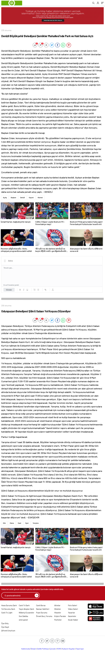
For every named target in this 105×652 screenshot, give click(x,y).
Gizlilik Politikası (43, 649)
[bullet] (38, 289)
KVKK (59, 649)
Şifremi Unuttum (8, 630)
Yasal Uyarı (80, 649)
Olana (12, 523)
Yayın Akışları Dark (26, 609)
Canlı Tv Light (6, 612)
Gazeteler (72, 616)
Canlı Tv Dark (24, 605)
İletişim (33, 649)
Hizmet (40, 197)
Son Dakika (23, 616)
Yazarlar (71, 612)
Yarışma (36, 523)
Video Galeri (73, 609)
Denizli (22, 197)
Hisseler (57, 612)
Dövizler (57, 609)
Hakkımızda (25, 649)
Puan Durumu (41, 612)
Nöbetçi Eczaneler (26, 612)
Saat (19, 523)
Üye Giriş (4, 623)
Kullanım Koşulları (68, 649)
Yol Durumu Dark (8, 609)
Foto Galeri (72, 605)
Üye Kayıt (5, 627)
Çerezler (53, 649)
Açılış (5, 197)
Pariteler (58, 620)
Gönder (9, 290)
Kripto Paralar (60, 616)
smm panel (23, 620)
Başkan (13, 197)
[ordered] (34, 289)
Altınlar (57, 605)
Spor (27, 523)
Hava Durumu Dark (9, 605)
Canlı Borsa (40, 605)
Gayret (31, 197)
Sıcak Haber (73, 620)
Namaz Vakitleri (42, 609)
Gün (4, 523)
